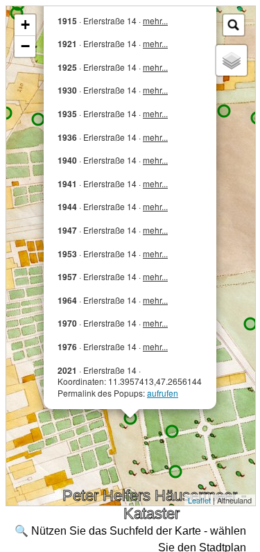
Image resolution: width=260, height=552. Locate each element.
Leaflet (199, 500)
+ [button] (25, 24)
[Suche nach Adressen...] (233, 25)
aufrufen (162, 393)
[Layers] (231, 60)
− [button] (25, 46)
